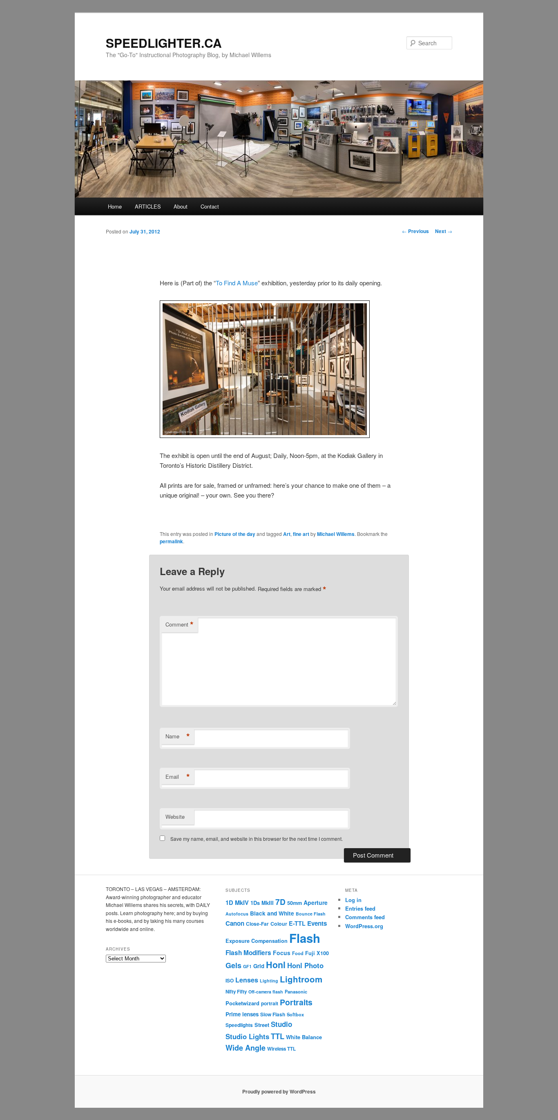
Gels (233, 965)
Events (317, 923)
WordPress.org (364, 926)
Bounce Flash (311, 914)
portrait (269, 1003)
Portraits (296, 1002)
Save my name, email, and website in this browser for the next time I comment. (256, 838)
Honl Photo (305, 965)
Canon (234, 923)
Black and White (272, 913)
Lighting (269, 981)
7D (280, 901)
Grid (258, 966)
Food (298, 953)
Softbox (295, 1014)
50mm (294, 903)
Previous (415, 231)
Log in (353, 900)
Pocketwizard (242, 1003)
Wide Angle (245, 1047)
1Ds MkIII (262, 903)
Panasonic (296, 991)
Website (175, 816)
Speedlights (239, 1025)
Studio (281, 1024)
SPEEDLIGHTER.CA (164, 42)
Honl (276, 964)
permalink (171, 541)
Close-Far (257, 923)
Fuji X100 (317, 953)
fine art (301, 534)
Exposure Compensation (256, 940)
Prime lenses (242, 1014)
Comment (179, 624)
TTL (277, 1036)
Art (286, 534)
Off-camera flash (265, 992)
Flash (304, 938)
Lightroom (301, 979)
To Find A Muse (237, 282)
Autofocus (236, 914)
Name (177, 736)
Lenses (246, 979)
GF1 (247, 966)
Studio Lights (247, 1036)
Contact (210, 206)
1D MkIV (237, 902)
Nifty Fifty (236, 991)
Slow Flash (272, 1014)
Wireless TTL (281, 1048)
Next (443, 231)
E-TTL (297, 923)
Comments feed (365, 917)
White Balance (304, 1037)
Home (115, 206)
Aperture (316, 902)
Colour (278, 923)
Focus (281, 953)
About (180, 206)
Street (261, 1025)
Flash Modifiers (248, 952)
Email (177, 776)
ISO (229, 980)
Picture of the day (234, 534)
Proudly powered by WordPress (279, 1091)
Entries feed (360, 908)
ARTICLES (148, 206)
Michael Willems (336, 534)
